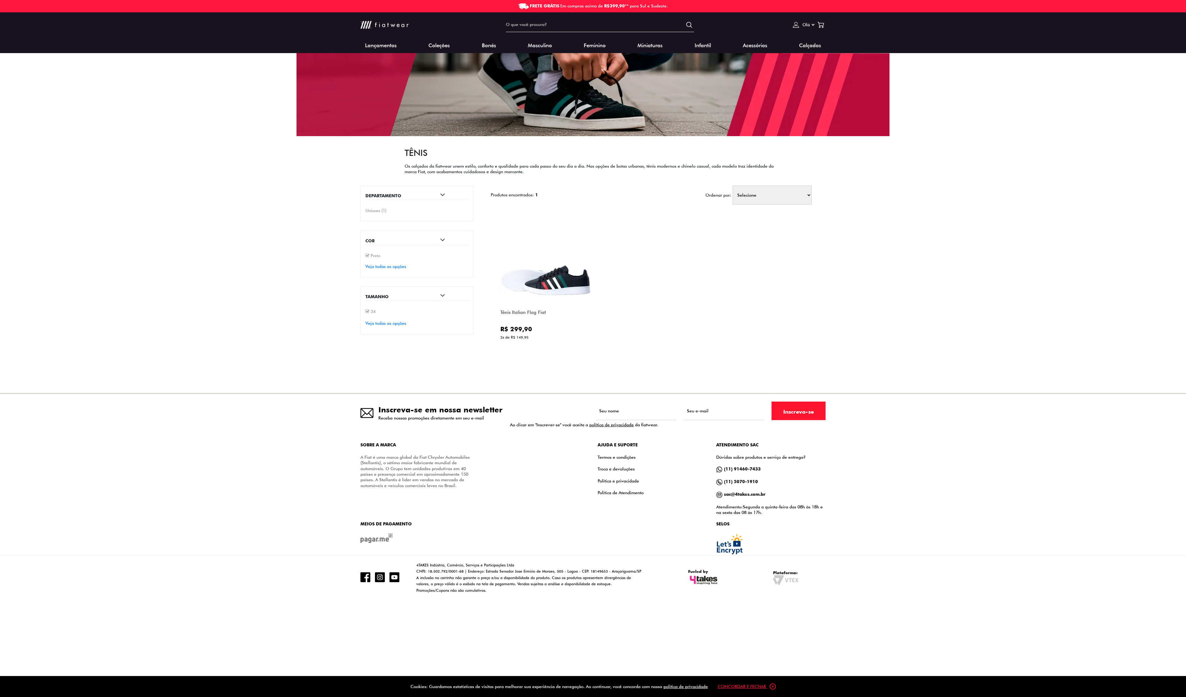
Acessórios (755, 44)
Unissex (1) (375, 210)
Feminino (595, 44)
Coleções (439, 44)
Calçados (810, 44)
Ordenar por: (718, 195)
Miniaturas (649, 44)
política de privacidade (611, 425)
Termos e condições (617, 457)
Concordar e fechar (742, 686)
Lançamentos (381, 44)
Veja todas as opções (385, 266)
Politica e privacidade (618, 481)
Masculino (540, 44)
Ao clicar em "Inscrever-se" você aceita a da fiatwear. (584, 425)
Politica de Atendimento (621, 492)
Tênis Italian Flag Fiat (523, 312)
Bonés (489, 44)
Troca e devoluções (616, 469)
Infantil (703, 44)
